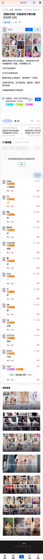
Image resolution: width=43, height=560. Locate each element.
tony (9, 273)
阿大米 (9, 227)
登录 (30, 99)
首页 (11, 10)
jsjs (8, 304)
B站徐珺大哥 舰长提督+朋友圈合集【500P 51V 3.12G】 (10, 132)
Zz (8, 196)
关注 (29, 30)
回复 (38, 191)
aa (8, 320)
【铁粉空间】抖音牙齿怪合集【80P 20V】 (32, 131)
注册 (37, 99)
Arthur (9, 351)
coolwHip (11, 243)
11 (7, 289)
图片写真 (18, 10)
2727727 (10, 335)
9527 (9, 366)
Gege (9, 181)
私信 (37, 30)
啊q (8, 212)
